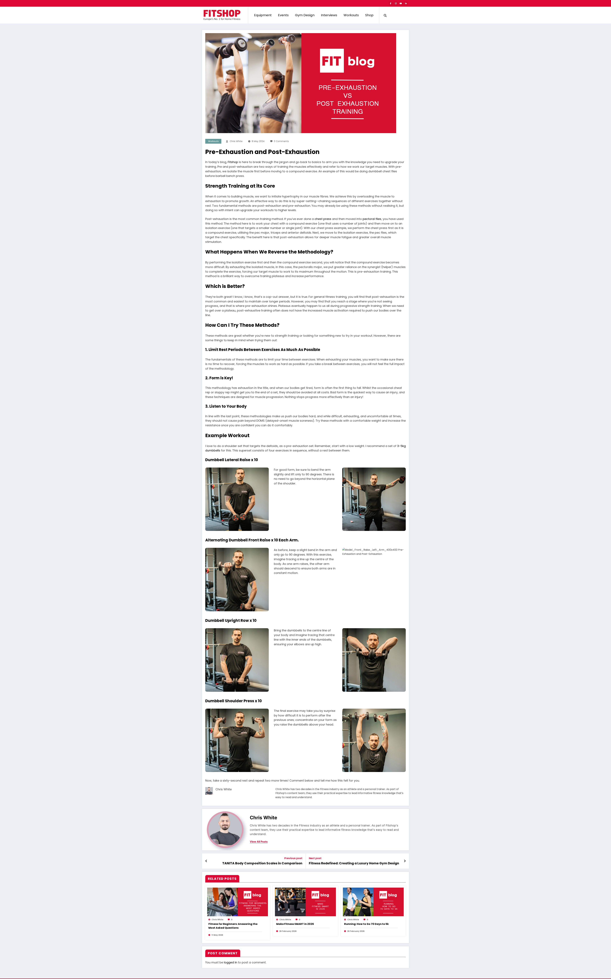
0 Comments (281, 141)
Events (283, 15)
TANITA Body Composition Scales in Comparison (262, 863)
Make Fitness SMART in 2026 (295, 924)
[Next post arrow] (405, 861)
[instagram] (396, 3)
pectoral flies (372, 219)
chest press (323, 219)
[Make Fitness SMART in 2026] (305, 902)
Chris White (236, 141)
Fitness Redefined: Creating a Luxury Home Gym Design (354, 863)
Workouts (351, 15)
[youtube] (401, 3)
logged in (230, 962)
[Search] (385, 15)
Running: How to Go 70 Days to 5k (366, 924)
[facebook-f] (391, 3)
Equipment (263, 15)
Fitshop (233, 162)
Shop (369, 15)
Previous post (293, 858)
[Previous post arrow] (206, 861)
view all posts (259, 841)
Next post (315, 858)
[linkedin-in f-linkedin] (406, 3)
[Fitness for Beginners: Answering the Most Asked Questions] (237, 902)
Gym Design (305, 15)
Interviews (329, 15)
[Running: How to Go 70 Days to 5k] (373, 902)
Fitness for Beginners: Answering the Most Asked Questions (232, 926)
